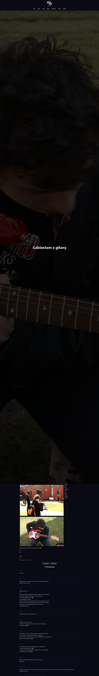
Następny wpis (53, 563)
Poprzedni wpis (45, 563)
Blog (65, 487)
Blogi (43, 8)
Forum (59, 8)
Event (65, 493)
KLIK (20, 550)
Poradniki (54, 8)
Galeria (64, 8)
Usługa (65, 495)
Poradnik (66, 496)
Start (34, 8)
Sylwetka (66, 489)
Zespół (65, 498)
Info (65, 492)
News (65, 486)
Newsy (38, 8)
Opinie (48, 8)
